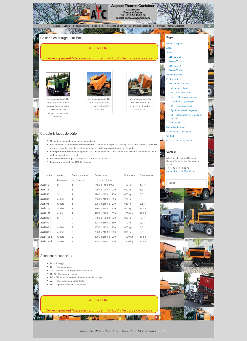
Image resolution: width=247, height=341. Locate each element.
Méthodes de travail (116, 25)
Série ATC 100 (175, 70)
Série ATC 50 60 (176, 61)
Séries (67, 25)
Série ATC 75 (175, 65)
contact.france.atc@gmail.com (181, 171)
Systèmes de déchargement (184, 110)
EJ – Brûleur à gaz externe (184, 97)
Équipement (172, 79)
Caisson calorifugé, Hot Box (180, 140)
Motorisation (174, 122)
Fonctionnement (81, 25)
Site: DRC (162, 331)
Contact (161, 25)
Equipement (98, 25)
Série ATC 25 (175, 56)
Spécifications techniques (141, 25)
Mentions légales (176, 25)
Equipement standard (179, 83)
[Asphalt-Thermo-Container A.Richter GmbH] (123, 12)
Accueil (56, 25)
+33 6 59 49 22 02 (180, 167)
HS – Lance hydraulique (182, 101)
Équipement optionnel (179, 88)
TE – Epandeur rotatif (181, 92)
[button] (209, 26)
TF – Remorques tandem (183, 105)
